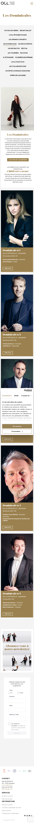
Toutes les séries (11, 30)
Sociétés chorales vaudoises (17, 71)
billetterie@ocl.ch (7, 789)
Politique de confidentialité (10, 813)
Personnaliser (16, 431)
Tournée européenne (24, 57)
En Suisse (24, 53)
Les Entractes (14, 48)
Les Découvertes (25, 44)
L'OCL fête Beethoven (18, 35)
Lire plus (7, 268)
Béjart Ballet (25, 30)
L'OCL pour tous (17, 62)
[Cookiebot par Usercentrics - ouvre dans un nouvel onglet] (24, 390)
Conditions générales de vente (11, 807)
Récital (24, 48)
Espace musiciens (7, 805)
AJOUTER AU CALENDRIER (18, 159)
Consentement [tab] (6, 395)
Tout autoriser (17, 426)
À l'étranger (8, 57)
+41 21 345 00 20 (7, 785)
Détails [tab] (16, 395)
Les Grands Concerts (18, 39)
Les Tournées (13, 53)
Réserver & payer (7, 799)
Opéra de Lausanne (18, 75)
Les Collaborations (17, 66)
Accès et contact (7, 796)
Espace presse (6, 810)
